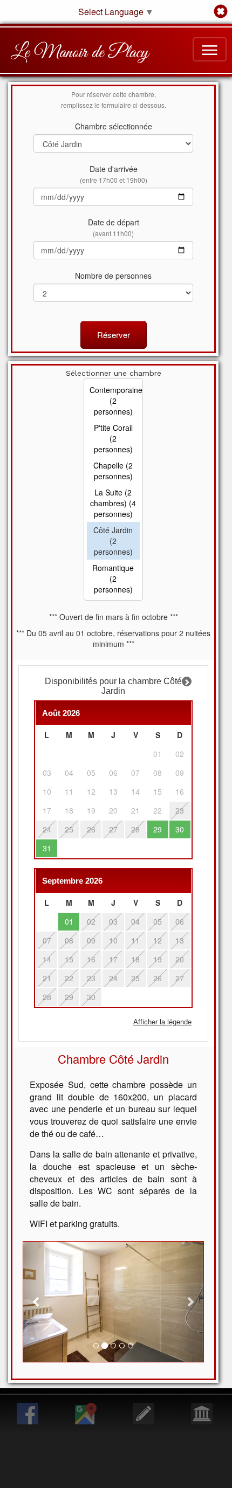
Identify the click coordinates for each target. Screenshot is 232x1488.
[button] (36, 1302)
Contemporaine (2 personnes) (113, 400)
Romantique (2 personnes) (113, 578)
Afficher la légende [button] (162, 1022)
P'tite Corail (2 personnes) (113, 438)
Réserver (113, 334)
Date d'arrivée (113, 173)
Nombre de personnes (113, 275)
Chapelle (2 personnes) (113, 470)
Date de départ (113, 227)
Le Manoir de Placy (79, 53)
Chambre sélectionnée (113, 126)
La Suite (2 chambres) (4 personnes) (113, 503)
